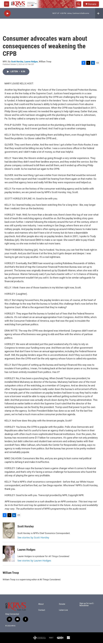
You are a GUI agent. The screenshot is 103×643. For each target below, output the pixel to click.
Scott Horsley (17, 61)
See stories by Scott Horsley (33, 537)
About (41, 604)
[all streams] (99, 13)
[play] (7, 13)
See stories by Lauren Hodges (34, 560)
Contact (41, 610)
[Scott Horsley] (9, 530)
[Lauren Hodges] (9, 554)
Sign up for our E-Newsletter (87, 604)
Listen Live (63, 610)
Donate (92, 4)
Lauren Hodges (31, 61)
